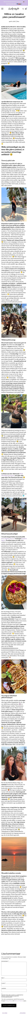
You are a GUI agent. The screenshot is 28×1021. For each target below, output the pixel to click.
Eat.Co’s (12, 539)
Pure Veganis (5, 539)
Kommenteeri (5, 961)
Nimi (2, 977)
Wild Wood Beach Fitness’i (12, 475)
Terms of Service (19, 1000)
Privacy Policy (8, 1000)
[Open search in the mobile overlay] (23, 8)
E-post (3, 983)
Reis (18, 21)
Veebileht (3, 988)
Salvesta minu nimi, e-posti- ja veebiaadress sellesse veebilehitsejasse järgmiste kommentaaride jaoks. (12, 996)
